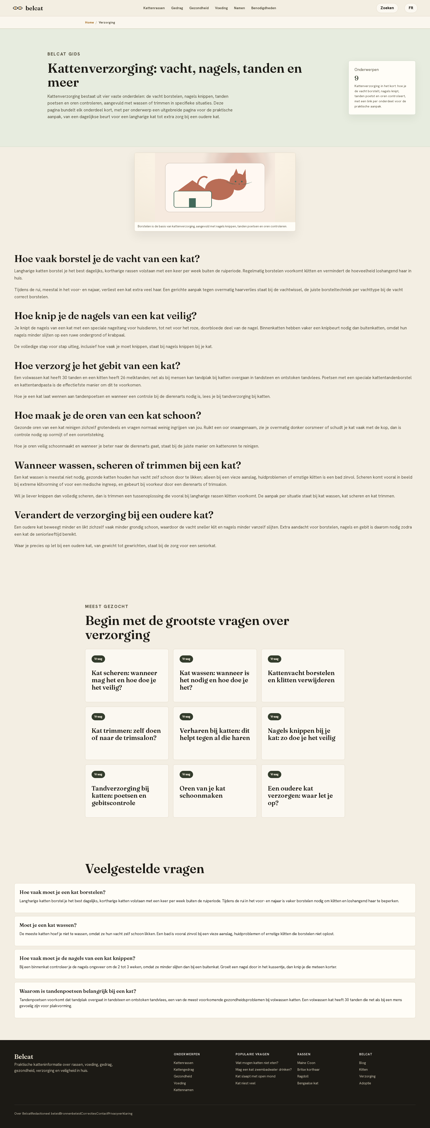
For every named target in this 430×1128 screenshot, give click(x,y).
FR (411, 7)
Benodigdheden (263, 8)
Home (89, 22)
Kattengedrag (184, 1069)
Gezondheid (199, 8)
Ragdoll (303, 1076)
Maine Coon (306, 1063)
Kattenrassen (154, 8)
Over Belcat (22, 1113)
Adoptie (365, 1083)
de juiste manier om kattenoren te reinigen (218, 446)
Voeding (221, 8)
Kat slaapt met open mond (255, 1076)
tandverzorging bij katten (246, 396)
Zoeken (387, 7)
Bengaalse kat (307, 1083)
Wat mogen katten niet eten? (257, 1063)
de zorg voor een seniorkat (189, 545)
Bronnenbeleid (70, 1113)
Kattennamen (184, 1090)
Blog (362, 1063)
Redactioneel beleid (45, 1113)
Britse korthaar (308, 1069)
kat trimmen (382, 496)
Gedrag (177, 8)
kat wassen (329, 496)
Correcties (88, 1113)
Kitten (363, 1069)
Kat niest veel (246, 1083)
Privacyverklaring (120, 1113)
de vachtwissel (288, 289)
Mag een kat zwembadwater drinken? (264, 1069)
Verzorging (367, 1076)
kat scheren (353, 496)
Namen (239, 8)
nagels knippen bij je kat (189, 346)
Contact (102, 1113)
